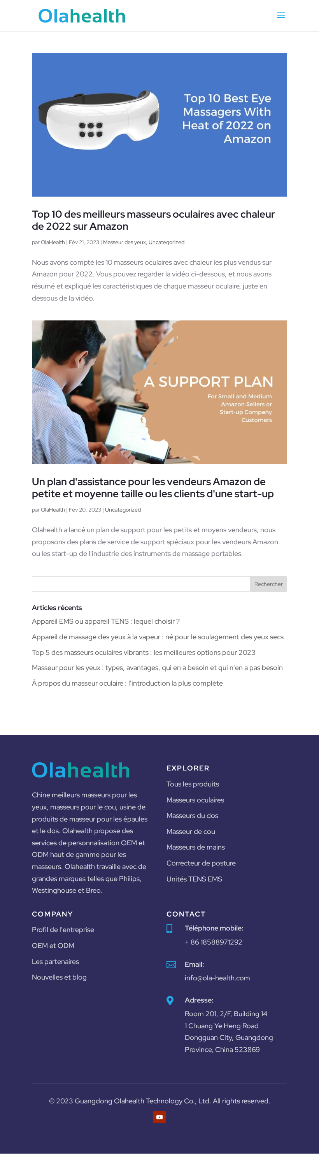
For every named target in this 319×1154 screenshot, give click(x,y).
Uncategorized (166, 242)
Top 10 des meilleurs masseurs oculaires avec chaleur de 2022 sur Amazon (153, 220)
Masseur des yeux (124, 242)
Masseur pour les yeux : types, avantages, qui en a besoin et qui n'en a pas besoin (157, 667)
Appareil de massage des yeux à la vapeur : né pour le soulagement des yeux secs (158, 636)
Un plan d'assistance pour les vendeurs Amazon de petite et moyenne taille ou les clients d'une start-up (153, 487)
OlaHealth (53, 242)
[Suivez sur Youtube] (159, 1117)
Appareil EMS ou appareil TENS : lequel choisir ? (106, 621)
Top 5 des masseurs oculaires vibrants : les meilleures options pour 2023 (144, 652)
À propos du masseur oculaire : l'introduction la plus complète (127, 683)
